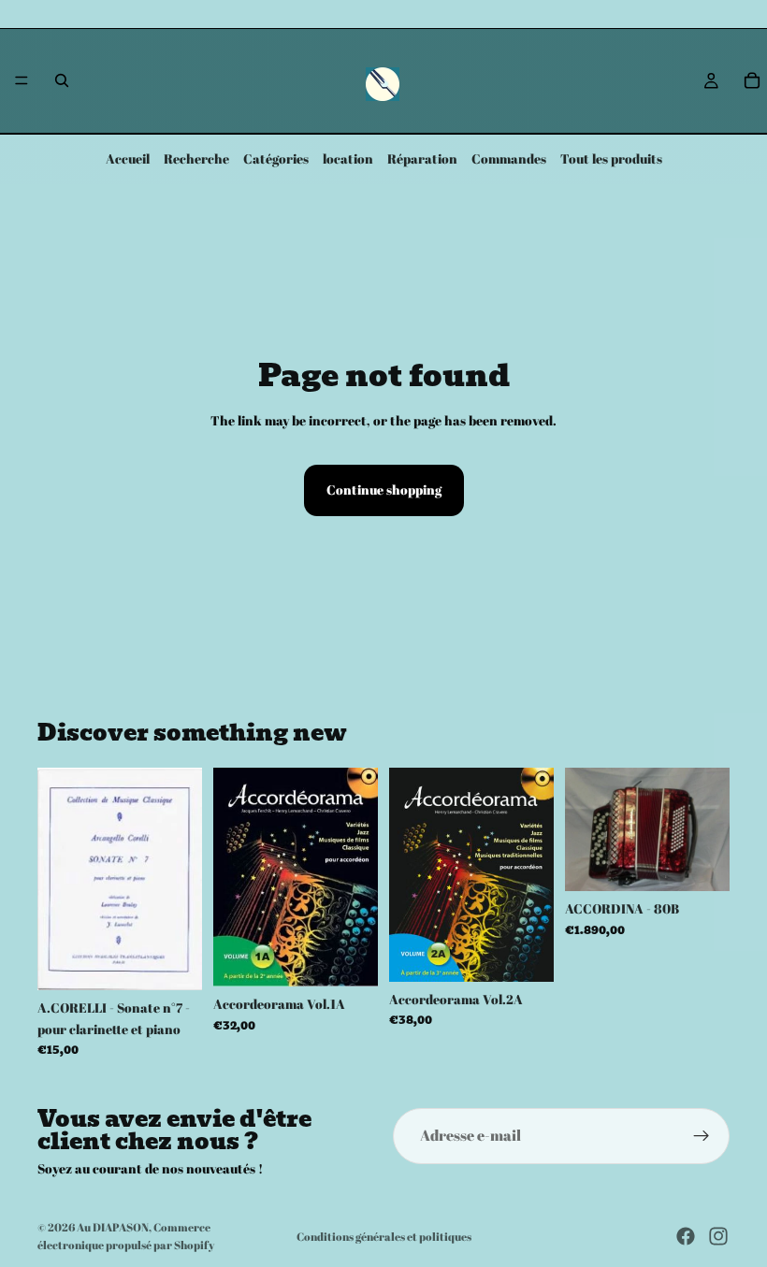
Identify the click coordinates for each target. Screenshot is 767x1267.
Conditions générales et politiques (384, 1236)
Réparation (422, 158)
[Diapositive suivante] (709, 829)
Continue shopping (383, 489)
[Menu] (21, 81)
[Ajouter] (173, 962)
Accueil (128, 158)
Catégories (276, 158)
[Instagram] (718, 1236)
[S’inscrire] (701, 1136)
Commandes (508, 158)
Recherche (196, 158)
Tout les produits (611, 158)
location (348, 158)
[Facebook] (685, 1236)
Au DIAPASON (113, 1226)
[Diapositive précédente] (585, 829)
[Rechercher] (61, 80)
